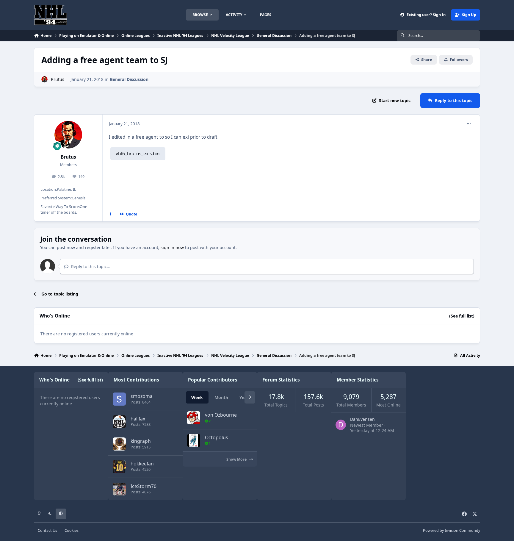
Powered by (451, 530)
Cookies (72, 530)
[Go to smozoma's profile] (119, 399)
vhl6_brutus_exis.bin (138, 154)
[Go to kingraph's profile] (119, 444)
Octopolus (216, 437)
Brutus (57, 79)
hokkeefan (142, 463)
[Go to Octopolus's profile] (193, 440)
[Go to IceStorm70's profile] (119, 489)
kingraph (141, 441)
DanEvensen (362, 419)
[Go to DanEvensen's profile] (341, 425)
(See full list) (461, 316)
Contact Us (47, 530)
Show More (236, 459)
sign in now (172, 247)
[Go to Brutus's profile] (44, 79)
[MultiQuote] (110, 214)
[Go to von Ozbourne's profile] (193, 417)
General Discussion (129, 79)
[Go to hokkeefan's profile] (119, 466)
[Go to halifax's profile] (119, 421)
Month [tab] (221, 397)
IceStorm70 (143, 486)
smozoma (142, 396)
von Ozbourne (221, 415)
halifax (138, 418)
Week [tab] (197, 397)
